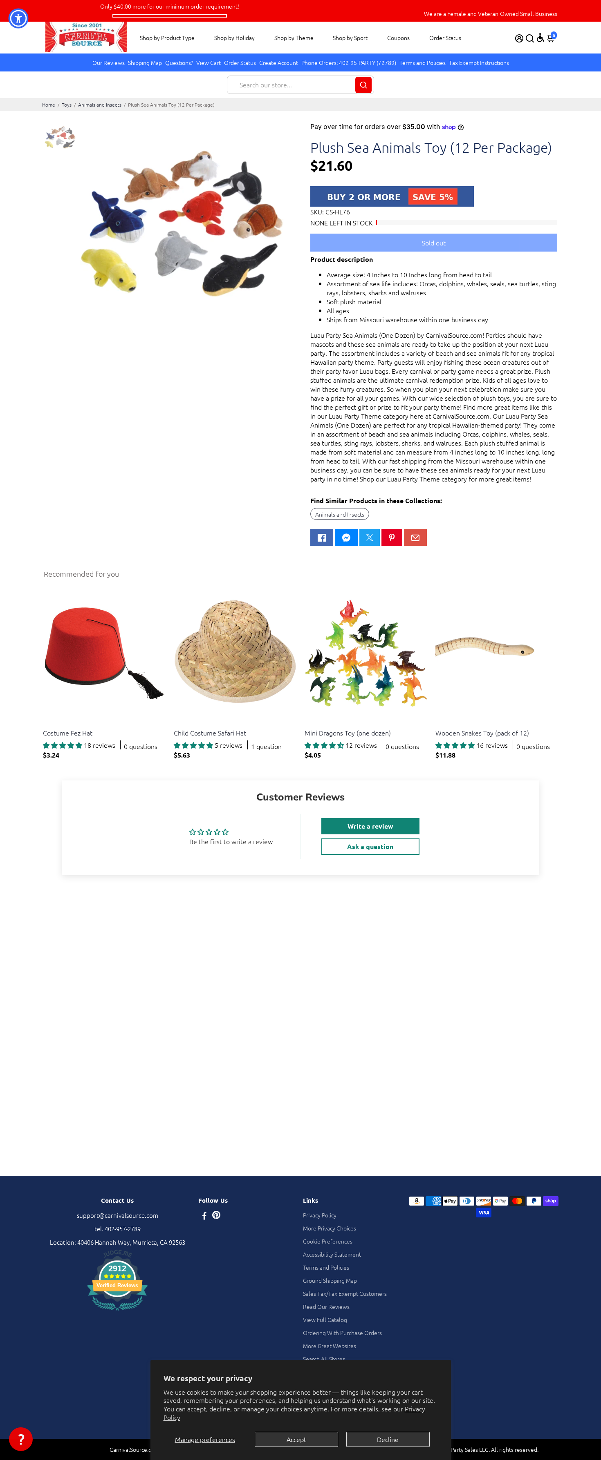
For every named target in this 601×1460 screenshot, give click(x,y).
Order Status (445, 37)
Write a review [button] (370, 826)
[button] (21, 1439)
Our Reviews (108, 62)
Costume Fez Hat (67, 732)
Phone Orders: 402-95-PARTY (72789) (348, 62)
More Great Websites (329, 1346)
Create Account (278, 62)
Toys (67, 104)
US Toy (51, 723)
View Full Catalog (325, 1319)
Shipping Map (145, 62)
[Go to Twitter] (369, 537)
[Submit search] (363, 85)
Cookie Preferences (327, 1241)
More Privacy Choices (329, 1228)
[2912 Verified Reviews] (117, 1311)
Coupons (398, 37)
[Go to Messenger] (346, 537)
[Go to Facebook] (321, 537)
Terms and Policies (422, 62)
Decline (388, 1439)
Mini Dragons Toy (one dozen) (348, 732)
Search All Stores (324, 1359)
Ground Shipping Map (330, 1280)
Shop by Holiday (234, 37)
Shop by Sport (350, 37)
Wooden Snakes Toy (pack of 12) (482, 732)
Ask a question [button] (370, 846)
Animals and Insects (99, 104)
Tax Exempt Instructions (479, 62)
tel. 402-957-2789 (117, 1228)
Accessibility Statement (332, 1254)
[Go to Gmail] (415, 537)
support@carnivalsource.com (117, 1215)
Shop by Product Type (167, 37)
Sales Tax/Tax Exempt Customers (345, 1293)
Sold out (434, 242)
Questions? (179, 62)
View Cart (208, 62)
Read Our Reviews (326, 1306)
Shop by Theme (294, 37)
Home (48, 104)
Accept (296, 1439)
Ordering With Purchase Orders (342, 1332)
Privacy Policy (319, 1215)
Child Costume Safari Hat (210, 732)
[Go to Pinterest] (391, 537)
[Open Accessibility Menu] (540, 37)
